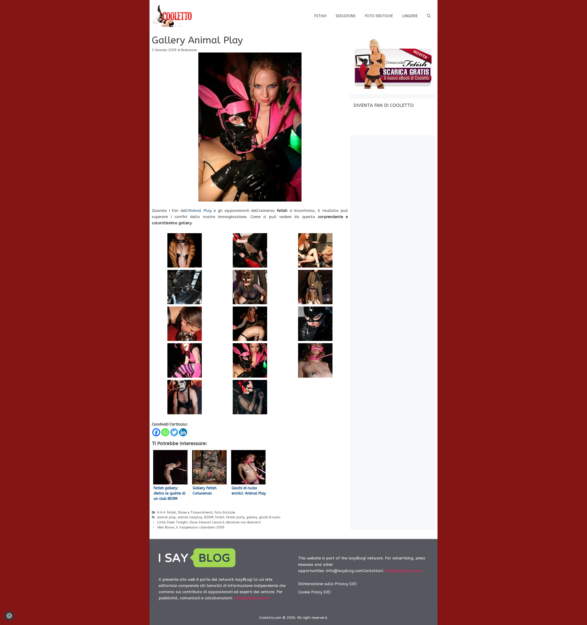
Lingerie (410, 16)
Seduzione (346, 16)
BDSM (208, 517)
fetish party (235, 517)
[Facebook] (156, 432)
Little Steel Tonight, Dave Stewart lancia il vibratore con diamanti (209, 522)
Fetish (320, 16)
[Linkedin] (183, 432)
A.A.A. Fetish (166, 512)
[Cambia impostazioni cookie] (9, 615)
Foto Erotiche (379, 16)
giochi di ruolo (269, 517)
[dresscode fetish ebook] (393, 87)
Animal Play (200, 210)
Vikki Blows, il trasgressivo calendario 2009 (190, 527)
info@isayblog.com (252, 598)
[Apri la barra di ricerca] (428, 16)
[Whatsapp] (165, 432)
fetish (219, 517)
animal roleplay (189, 517)
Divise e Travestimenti (195, 512)
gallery (251, 517)
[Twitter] (174, 432)
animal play (166, 517)
